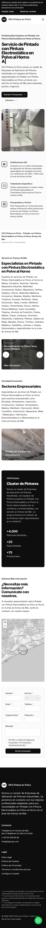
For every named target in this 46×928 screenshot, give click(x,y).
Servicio (29, 693)
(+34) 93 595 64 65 (10, 837)
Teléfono (29, 704)
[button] (40, 355)
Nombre (9, 693)
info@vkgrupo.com (10, 841)
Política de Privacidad (11, 865)
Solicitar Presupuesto (13, 94)
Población (29, 715)
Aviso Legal (7, 857)
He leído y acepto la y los (21, 742)
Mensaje (9, 726)
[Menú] (42, 19)
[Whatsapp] (38, 920)
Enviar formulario (23, 751)
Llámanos (9, 100)
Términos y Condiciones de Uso (16, 869)
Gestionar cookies (28, 11)
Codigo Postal (12, 715)
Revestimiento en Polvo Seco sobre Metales (20, 347)
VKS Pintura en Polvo (19, 19)
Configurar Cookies (10, 873)
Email (8, 704)
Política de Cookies (10, 861)
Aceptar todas (8, 11)
